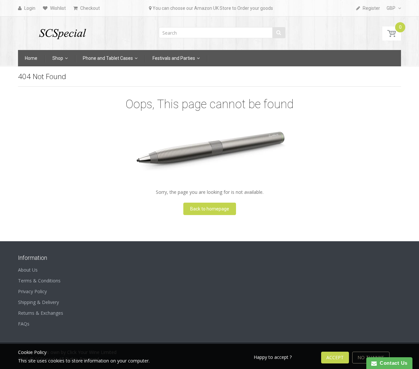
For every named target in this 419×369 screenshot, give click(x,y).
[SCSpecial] (62, 31)
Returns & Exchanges (40, 313)
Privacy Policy (32, 291)
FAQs (23, 324)
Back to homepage (209, 208)
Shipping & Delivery (38, 302)
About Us (28, 270)
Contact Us (392, 363)
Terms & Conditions (39, 280)
